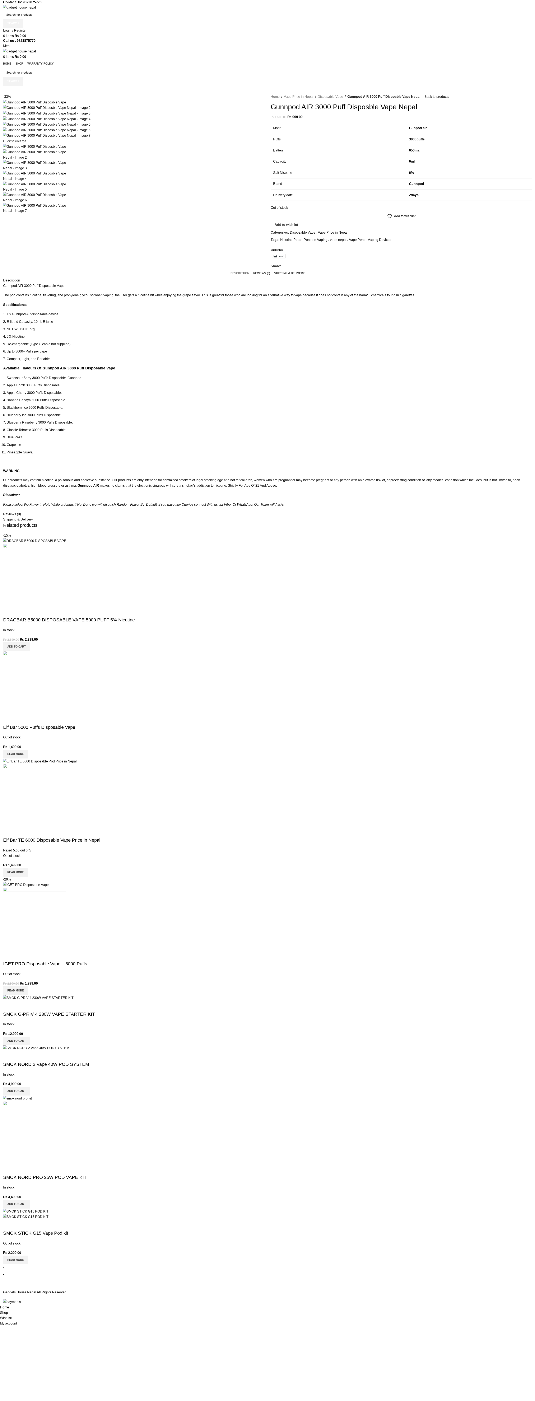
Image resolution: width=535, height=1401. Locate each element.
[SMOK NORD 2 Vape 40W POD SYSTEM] (36, 1048)
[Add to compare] (8, 611)
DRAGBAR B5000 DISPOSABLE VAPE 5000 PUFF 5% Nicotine (69, 619)
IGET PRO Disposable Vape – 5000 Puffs (45, 963)
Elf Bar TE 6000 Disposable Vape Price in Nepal (51, 840)
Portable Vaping (315, 240)
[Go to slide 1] (269, 1267)
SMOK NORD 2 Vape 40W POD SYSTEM (46, 1064)
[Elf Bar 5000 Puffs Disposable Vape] (34, 682)
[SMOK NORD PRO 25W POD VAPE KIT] (17, 1098)
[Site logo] (19, 7)
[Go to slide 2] (269, 1274)
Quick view (19, 611)
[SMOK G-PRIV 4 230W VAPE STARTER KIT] (38, 997)
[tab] (240, 273)
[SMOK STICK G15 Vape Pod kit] (25, 1211)
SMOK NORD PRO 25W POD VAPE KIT (45, 1177)
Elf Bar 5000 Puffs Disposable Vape (39, 727)
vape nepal (338, 240)
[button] (16, 646)
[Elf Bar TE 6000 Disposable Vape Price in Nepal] (40, 761)
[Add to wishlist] (31, 611)
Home (275, 96)
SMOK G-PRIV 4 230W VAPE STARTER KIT (49, 1014)
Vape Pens (357, 240)
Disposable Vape (330, 96)
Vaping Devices (379, 240)
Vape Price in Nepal (298, 96)
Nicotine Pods (290, 240)
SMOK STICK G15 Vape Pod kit (35, 1233)
